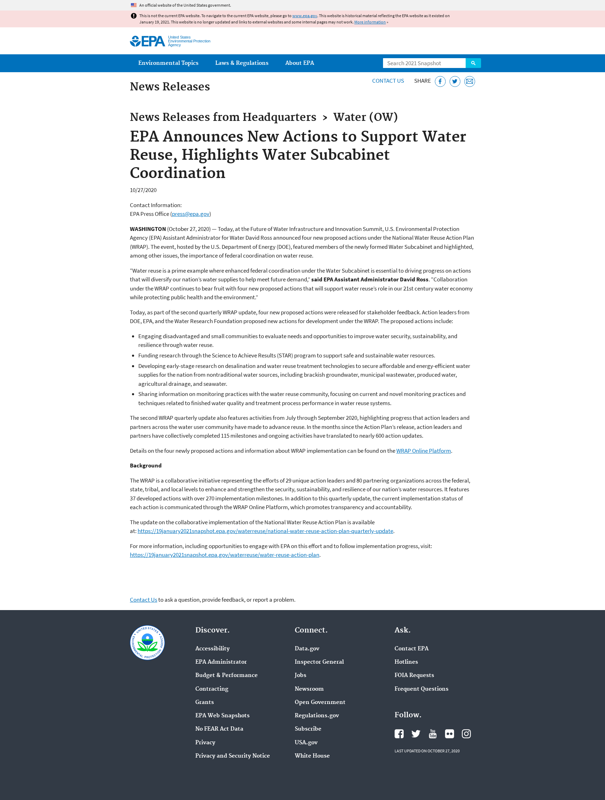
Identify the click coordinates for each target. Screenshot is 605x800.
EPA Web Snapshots (222, 716)
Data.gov (307, 649)
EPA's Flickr (449, 733)
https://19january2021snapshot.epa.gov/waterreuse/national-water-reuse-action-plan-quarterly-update (265, 531)
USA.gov (306, 743)
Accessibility (212, 649)
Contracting (211, 689)
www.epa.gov (304, 15)
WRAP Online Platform (423, 450)
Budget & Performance (226, 675)
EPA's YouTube (432, 733)
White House (312, 756)
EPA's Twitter (415, 733)
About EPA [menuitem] (299, 63)
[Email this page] (469, 81)
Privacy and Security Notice (232, 756)
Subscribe (308, 729)
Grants (204, 702)
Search (473, 63)
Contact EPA (412, 649)
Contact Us (388, 80)
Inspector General (319, 662)
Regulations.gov (317, 716)
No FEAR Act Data (219, 729)
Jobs (300, 675)
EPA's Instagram (466, 733)
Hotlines (406, 662)
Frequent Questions (421, 689)
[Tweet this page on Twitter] (455, 81)
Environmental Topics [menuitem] (168, 63)
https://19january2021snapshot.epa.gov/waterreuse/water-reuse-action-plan (224, 555)
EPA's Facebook (399, 733)
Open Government (320, 702)
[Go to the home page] (147, 41)
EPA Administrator (221, 662)
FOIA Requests (414, 675)
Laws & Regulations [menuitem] (242, 63)
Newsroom (309, 689)
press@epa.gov (190, 214)
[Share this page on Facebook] (440, 81)
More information (370, 22)
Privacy (205, 743)
